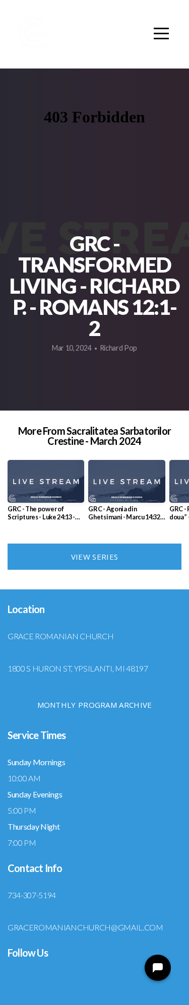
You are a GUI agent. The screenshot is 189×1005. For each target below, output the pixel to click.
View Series (94, 557)
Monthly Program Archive (94, 705)
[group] (46, 494)
